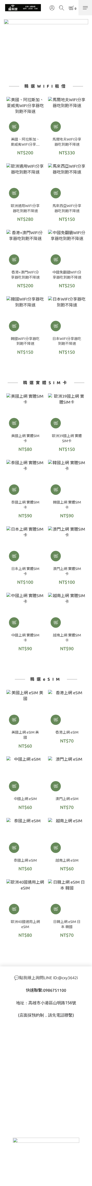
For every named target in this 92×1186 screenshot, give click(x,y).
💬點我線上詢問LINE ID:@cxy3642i (46, 977)
